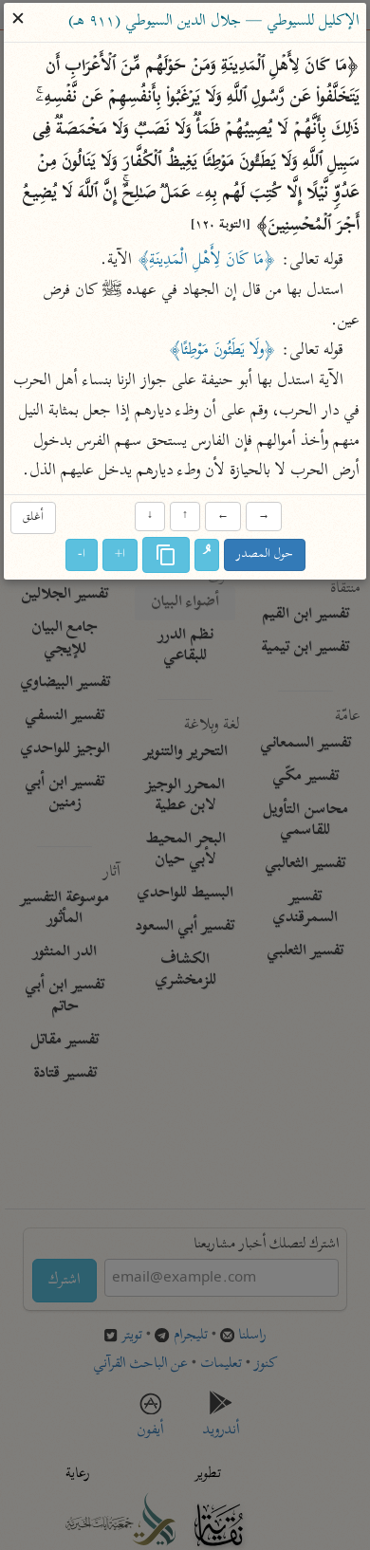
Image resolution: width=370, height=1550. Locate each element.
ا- (81, 555)
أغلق (33, 517)
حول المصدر (264, 555)
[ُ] (206, 556)
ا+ (120, 555)
